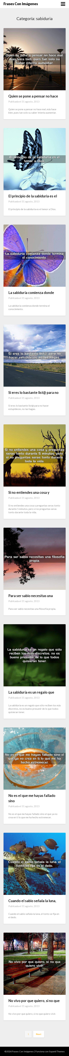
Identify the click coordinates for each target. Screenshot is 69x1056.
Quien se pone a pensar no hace (33, 96)
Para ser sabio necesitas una (30, 596)
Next (38, 1034)
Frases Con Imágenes (21, 4)
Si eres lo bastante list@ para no (33, 392)
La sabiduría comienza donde (31, 292)
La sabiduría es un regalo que (31, 692)
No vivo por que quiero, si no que (34, 1000)
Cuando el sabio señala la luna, (32, 901)
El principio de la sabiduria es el (32, 196)
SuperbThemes (57, 1051)
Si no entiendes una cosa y (28, 492)
